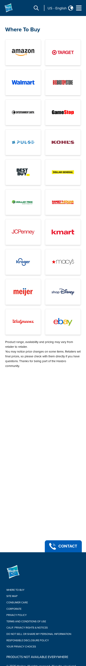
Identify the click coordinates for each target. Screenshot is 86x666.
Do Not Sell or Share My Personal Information (38, 634)
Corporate (13, 609)
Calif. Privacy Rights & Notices (27, 627)
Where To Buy (22, 29)
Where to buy (15, 590)
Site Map (12, 596)
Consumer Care (17, 602)
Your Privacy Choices (21, 646)
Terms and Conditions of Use (26, 621)
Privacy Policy (16, 615)
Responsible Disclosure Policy (27, 640)
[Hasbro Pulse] (23, 142)
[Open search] (36, 8)
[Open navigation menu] (79, 8)
